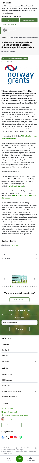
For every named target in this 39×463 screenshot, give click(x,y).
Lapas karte (6, 385)
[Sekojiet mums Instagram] (15, 437)
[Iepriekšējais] (4, 279)
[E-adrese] (6, 419)
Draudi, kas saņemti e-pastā (11, 391)
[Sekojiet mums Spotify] (20, 437)
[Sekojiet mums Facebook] (3, 437)
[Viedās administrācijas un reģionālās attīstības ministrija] (17, 31)
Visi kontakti (12, 425)
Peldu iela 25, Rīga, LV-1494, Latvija (16, 415)
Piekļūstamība (7, 380)
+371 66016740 (9, 409)
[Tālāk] (34, 279)
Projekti (5, 355)
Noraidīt (10, 20)
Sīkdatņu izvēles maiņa (10, 397)
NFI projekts (15, 245)
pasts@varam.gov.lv (10, 412)
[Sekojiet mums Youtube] (11, 437)
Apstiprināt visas (28, 20)
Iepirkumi (5, 350)
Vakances (5, 344)
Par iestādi (5, 361)
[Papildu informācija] (11, 419)
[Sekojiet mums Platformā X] (7, 437)
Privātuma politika (8, 374)
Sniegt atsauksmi (19, 299)
